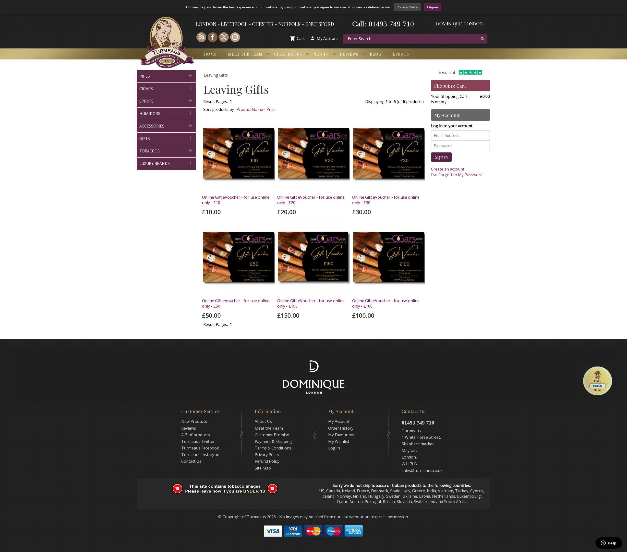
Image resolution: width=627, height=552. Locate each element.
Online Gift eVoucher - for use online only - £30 (386, 200)
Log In (334, 448)
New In (321, 54)
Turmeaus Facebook (200, 448)
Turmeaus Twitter (198, 441)
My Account (327, 38)
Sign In (441, 157)
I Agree (432, 7)
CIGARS (166, 88)
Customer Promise (272, 434)
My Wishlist (338, 441)
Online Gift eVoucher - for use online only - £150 (311, 303)
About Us (263, 421)
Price (271, 109)
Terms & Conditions (273, 448)
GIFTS (166, 138)
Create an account (447, 169)
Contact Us (191, 461)
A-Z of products (195, 434)
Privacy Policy (407, 7)
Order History (340, 428)
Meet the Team (245, 54)
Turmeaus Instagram (200, 454)
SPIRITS (166, 101)
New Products (194, 421)
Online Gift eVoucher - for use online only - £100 (386, 303)
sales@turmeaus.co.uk (422, 470)
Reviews (349, 54)
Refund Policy (267, 461)
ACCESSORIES (166, 126)
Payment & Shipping (273, 441)
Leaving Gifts (216, 75)
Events (401, 54)
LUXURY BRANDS (166, 163)
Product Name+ (251, 109)
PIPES (166, 76)
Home (210, 54)
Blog (375, 54)
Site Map (263, 468)
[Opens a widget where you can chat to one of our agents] (608, 543)
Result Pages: (215, 324)
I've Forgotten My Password (456, 174)
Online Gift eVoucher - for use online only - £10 (235, 200)
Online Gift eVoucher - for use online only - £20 (311, 200)
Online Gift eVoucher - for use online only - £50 (235, 303)
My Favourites (341, 434)
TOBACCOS (166, 151)
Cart (301, 38)
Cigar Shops (288, 54)
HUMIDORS (166, 113)
